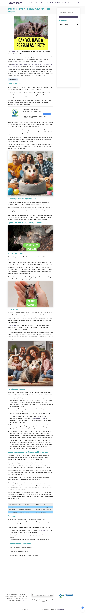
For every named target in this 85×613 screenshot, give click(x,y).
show (16, 79)
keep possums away (39, 418)
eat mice (18, 425)
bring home (42, 530)
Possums (12, 51)
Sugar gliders (12, 325)
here (23, 600)
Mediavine (61, 609)
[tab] (30, 547)
